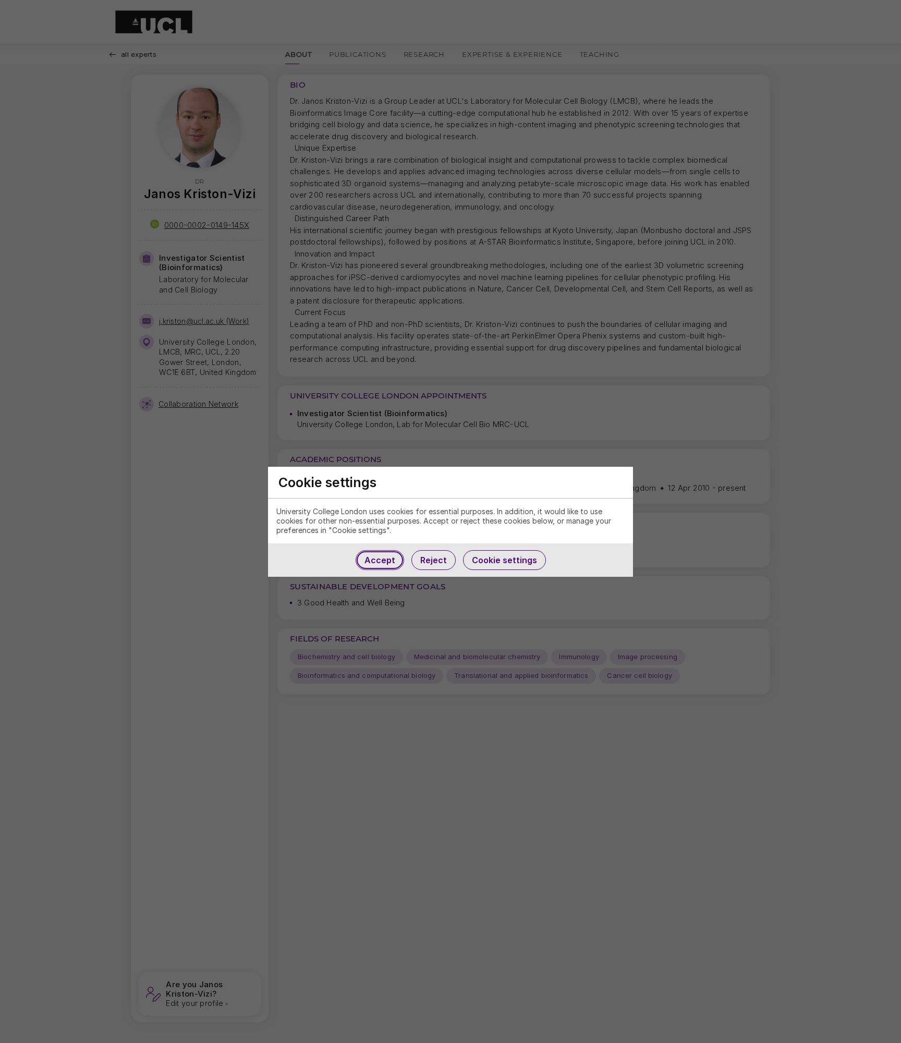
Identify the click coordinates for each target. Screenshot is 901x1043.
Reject (433, 560)
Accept (379, 560)
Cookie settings (504, 560)
